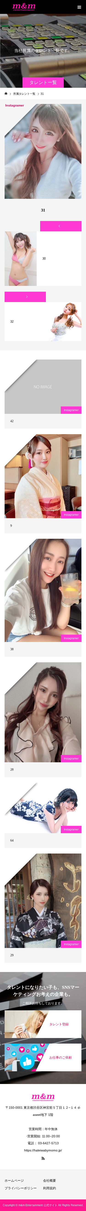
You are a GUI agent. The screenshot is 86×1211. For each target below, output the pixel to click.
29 (12, 955)
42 (12, 421)
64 (12, 840)
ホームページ (14, 1180)
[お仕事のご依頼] (43, 1046)
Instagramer (71, 410)
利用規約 (49, 1188)
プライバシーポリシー (21, 1188)
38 (12, 649)
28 (12, 769)
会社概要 (49, 1180)
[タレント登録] (43, 1012)
